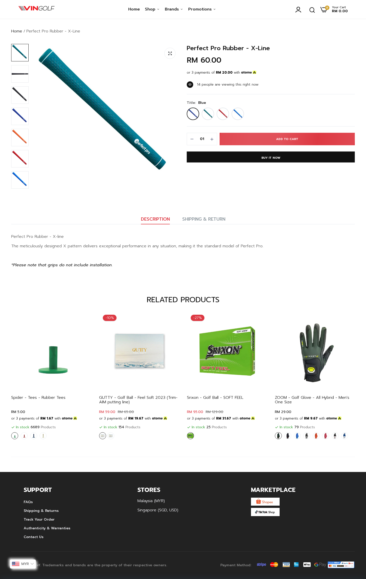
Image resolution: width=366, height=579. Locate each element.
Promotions (200, 9)
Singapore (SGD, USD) (157, 510)
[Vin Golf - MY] (36, 9)
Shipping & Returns (41, 510)
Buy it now (270, 157)
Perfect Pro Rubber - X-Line (228, 48)
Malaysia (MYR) (151, 501)
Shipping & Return (203, 219)
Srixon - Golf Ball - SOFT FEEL (215, 397)
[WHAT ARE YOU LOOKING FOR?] (312, 9)
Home (134, 9)
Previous (23, 376)
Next (342, 376)
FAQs (28, 502)
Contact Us (34, 537)
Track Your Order (39, 519)
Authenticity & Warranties (47, 528)
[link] (83, 320)
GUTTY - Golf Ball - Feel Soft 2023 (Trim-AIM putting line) (138, 399)
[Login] (299, 9)
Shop (151, 9)
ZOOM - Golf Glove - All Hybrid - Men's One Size (312, 399)
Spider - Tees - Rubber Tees (38, 397)
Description (155, 219)
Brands (172, 9)
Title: (196, 103)
